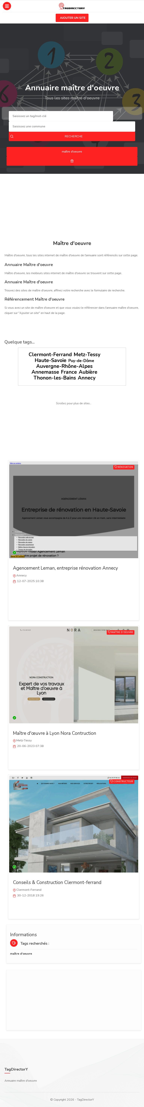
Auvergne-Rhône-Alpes (64, 366)
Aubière (88, 372)
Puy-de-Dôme (81, 360)
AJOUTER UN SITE (73, 18)
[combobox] (61, 116)
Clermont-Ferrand (50, 354)
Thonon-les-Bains (55, 377)
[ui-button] (72, 161)
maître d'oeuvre (21, 954)
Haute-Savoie (50, 360)
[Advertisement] (72, 207)
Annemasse (45, 372)
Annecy (86, 377)
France (69, 372)
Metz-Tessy (87, 354)
